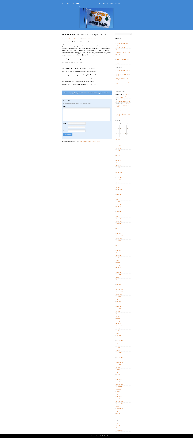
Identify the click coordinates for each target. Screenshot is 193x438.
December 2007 (119, 384)
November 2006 (119, 403)
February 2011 (119, 321)
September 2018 (119, 194)
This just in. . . (95, 38)
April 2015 (118, 248)
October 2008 (119, 360)
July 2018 (118, 197)
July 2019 (118, 182)
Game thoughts (119, 49)
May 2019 (118, 184)
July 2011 (118, 311)
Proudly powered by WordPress (89, 435)
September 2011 (119, 306)
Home (99, 3)
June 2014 (118, 257)
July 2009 (118, 345)
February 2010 (119, 335)
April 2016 (118, 231)
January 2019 (119, 189)
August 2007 (118, 389)
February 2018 (119, 204)
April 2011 (118, 316)
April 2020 (118, 170)
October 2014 (119, 252)
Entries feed (118, 425)
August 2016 (118, 223)
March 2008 (118, 377)
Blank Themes (107, 435)
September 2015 (119, 240)
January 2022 (119, 145)
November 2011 (119, 304)
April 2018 (118, 201)
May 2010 (118, 333)
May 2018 (118, 199)
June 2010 (118, 330)
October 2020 (119, 163)
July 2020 (118, 167)
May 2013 (118, 279)
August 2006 (118, 411)
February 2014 (119, 265)
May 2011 (118, 313)
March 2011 (118, 318)
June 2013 (118, 277)
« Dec (116, 139)
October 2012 (119, 294)
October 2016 (119, 221)
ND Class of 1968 (70, 3)
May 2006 (118, 413)
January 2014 (119, 267)
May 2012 (118, 299)
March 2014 (118, 262)
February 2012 (119, 301)
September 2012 (119, 296)
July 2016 (118, 226)
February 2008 (119, 379)
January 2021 (119, 160)
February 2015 (119, 250)
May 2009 (118, 350)
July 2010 (118, 328)
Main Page (118, 54)
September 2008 (119, 362)
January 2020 (119, 172)
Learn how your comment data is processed (90, 141)
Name (64, 123)
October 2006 (119, 406)
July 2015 (118, 243)
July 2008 (118, 367)
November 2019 (119, 175)
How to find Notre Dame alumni (123, 52)
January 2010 (119, 338)
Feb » (119, 139)
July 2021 (118, 150)
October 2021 (119, 148)
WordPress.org (119, 430)
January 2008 (119, 381)
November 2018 (119, 192)
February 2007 (119, 396)
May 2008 (118, 372)
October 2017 (119, 209)
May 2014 (118, 260)
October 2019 (119, 177)
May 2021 (118, 155)
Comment (65, 106)
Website (65, 130)
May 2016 (118, 228)
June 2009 (118, 347)
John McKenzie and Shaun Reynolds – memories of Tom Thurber (100, 92)
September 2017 (119, 211)
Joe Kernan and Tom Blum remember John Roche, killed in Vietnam (123, 96)
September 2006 (119, 408)
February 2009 (119, 352)
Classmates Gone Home (88, 38)
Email (64, 127)
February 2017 (119, 218)
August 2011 (118, 308)
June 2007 (118, 391)
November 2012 (119, 291)
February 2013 (119, 284)
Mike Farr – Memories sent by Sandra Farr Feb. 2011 (122, 105)
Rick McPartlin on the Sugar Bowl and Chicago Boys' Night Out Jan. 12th (74, 92)
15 (116, 131)
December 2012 (119, 289)
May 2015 (118, 245)
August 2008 (118, 364)
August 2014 (118, 255)
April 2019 (118, 187)
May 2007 (118, 394)
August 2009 (118, 343)
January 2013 (119, 287)
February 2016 (119, 233)
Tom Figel (76, 38)
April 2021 (118, 158)
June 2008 (118, 369)
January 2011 (119, 323)
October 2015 (119, 238)
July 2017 (118, 214)
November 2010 (119, 325)
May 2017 (118, 216)
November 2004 (119, 416)
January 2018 (119, 206)
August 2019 (118, 180)
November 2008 (119, 357)
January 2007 (119, 398)
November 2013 (119, 270)
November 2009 (119, 340)
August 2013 (118, 274)
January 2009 (119, 355)
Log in (117, 423)
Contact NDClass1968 (114, 3)
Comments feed (119, 427)
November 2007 (119, 386)
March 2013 (118, 282)
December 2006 (119, 401)
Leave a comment (102, 38)
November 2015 (119, 235)
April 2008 (118, 374)
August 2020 (118, 165)
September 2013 (119, 272)
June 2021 (118, 153)
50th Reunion (105, 3)
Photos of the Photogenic (121, 57)
